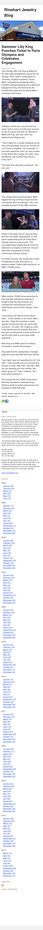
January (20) (8, 485)
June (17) (7, 692)
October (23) (8, 840)
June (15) (7, 498)
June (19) (7, 552)
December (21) (9, 602)
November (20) (9, 565)
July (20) (6, 659)
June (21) (7, 587)
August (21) (8, 662)
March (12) (7, 853)
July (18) (6, 520)
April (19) (7, 513)
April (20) (7, 721)
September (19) (9, 699)
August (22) (8, 523)
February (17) (9, 751)
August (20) (8, 836)
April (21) (7, 548)
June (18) (7, 518)
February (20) (9, 488)
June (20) (7, 761)
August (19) (8, 557)
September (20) (9, 560)
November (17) (9, 669)
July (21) (6, 694)
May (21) (6, 515)
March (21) (7, 490)
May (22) (6, 689)
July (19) (6, 555)
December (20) (9, 533)
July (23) (6, 798)
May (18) (6, 793)
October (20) (8, 597)
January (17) (8, 505)
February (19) (9, 542)
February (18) (9, 577)
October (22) (8, 806)
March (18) (7, 649)
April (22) (7, 493)
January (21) (8, 644)
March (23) (7, 754)
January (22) (8, 818)
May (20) (6, 619)
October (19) (8, 528)
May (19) (6, 495)
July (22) (6, 625)
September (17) (9, 525)
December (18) (9, 706)
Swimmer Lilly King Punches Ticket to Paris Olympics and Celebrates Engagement (21, 54)
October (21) (8, 667)
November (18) (9, 634)
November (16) (9, 530)
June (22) (7, 622)
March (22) (7, 545)
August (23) (8, 731)
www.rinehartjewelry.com (10, 473)
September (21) (9, 595)
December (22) (9, 637)
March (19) (7, 580)
